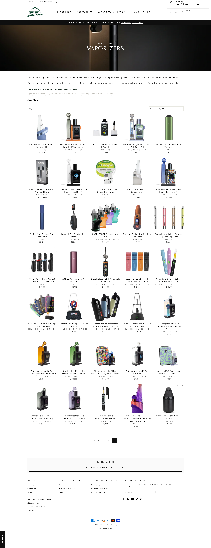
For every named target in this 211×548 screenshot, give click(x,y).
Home (100, 43)
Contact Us (31, 488)
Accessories (85, 12)
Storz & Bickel (172, 77)
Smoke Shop (64, 12)
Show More (32, 100)
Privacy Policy (32, 496)
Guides (30, 2)
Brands (148, 12)
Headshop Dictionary (43, 2)
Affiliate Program (97, 485)
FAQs (29, 492)
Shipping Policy (33, 503)
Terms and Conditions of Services (40, 499)
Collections (108, 43)
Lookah (150, 77)
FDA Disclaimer (33, 510)
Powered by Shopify (105, 528)
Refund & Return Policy (36, 507)
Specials (123, 12)
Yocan (143, 77)
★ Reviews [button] (2, 539)
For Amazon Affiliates (99, 488)
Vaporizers (105, 12)
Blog (55, 2)
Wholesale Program (98, 492)
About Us (31, 485)
